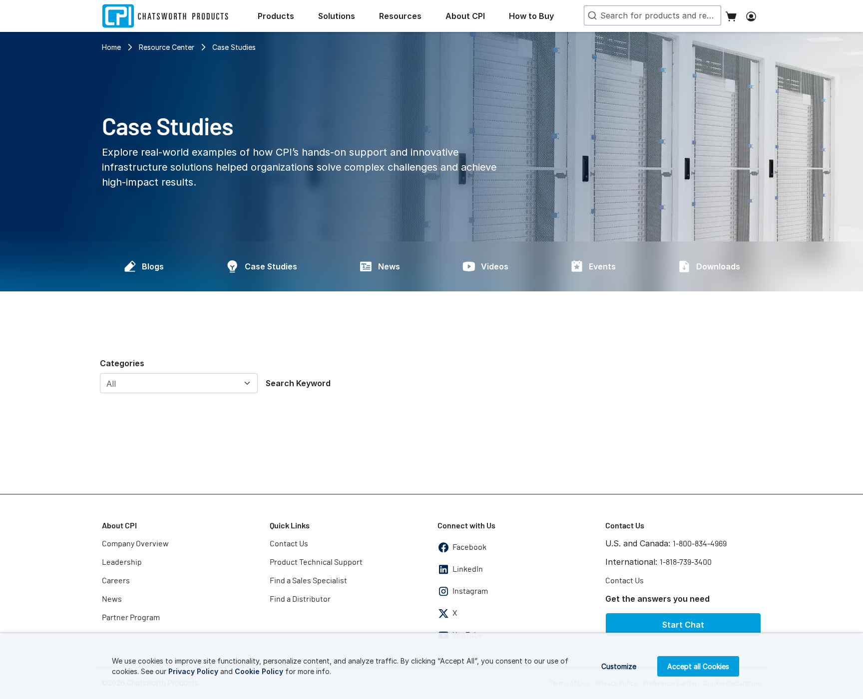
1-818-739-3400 (686, 562)
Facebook (469, 547)
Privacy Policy (193, 671)
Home (111, 47)
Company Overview (135, 544)
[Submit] (591, 15)
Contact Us (289, 544)
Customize (618, 666)
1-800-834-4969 (700, 544)
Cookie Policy (259, 671)
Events (602, 266)
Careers (116, 581)
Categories (122, 363)
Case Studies (234, 47)
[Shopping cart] (731, 15)
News (389, 266)
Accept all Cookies (698, 666)
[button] (284, 16)
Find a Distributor (300, 599)
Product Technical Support (316, 562)
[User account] (751, 15)
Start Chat (683, 625)
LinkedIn (467, 569)
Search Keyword (298, 383)
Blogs (153, 266)
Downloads (718, 266)
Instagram (470, 591)
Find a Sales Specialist (308, 581)
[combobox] (652, 15)
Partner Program (131, 618)
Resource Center (166, 47)
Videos (494, 266)
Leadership (122, 562)
